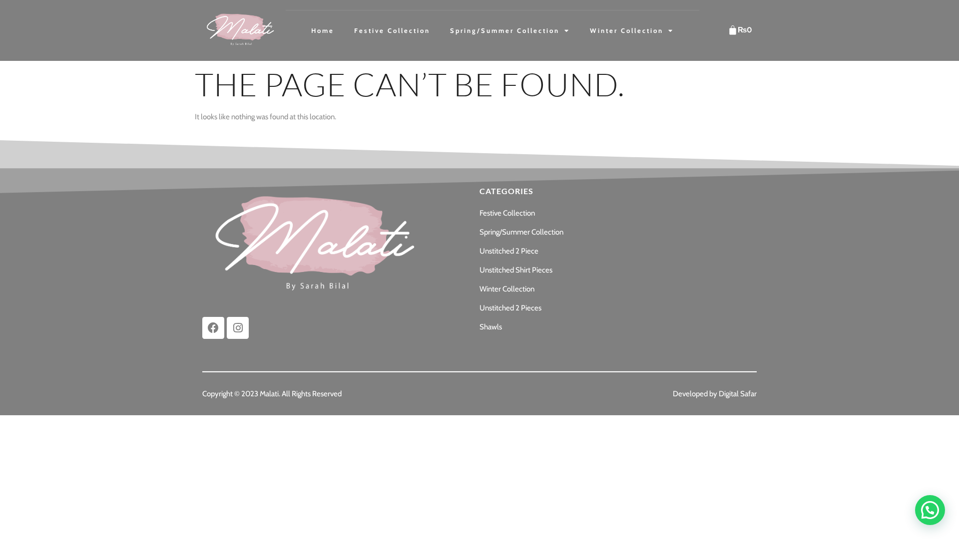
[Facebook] (213, 328)
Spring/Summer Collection (504, 30)
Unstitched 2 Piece (509, 251)
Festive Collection (392, 30)
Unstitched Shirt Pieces (516, 270)
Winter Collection (626, 30)
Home (322, 30)
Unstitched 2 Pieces (510, 307)
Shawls (491, 326)
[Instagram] (238, 328)
